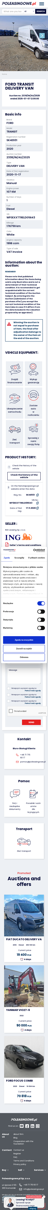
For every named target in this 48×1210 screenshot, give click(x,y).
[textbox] (29, 11)
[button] (42, 35)
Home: (5, 74)
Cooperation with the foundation (23, 1142)
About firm (18, 1134)
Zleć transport (24, 851)
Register (17, 1153)
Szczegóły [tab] (19, 558)
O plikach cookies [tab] (36, 558)
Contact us (18, 1150)
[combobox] (29, 11)
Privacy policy (19, 1164)
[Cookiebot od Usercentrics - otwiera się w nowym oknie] (34, 550)
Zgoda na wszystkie (24, 640)
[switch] (41, 611)
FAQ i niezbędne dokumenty (14, 806)
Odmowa (24, 657)
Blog (15, 1138)
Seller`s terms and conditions (25, 545)
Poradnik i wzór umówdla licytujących (33, 808)
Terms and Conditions (23, 1161)
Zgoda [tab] (7, 558)
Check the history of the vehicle (24, 476)
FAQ (15, 1157)
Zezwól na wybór (24, 648)
